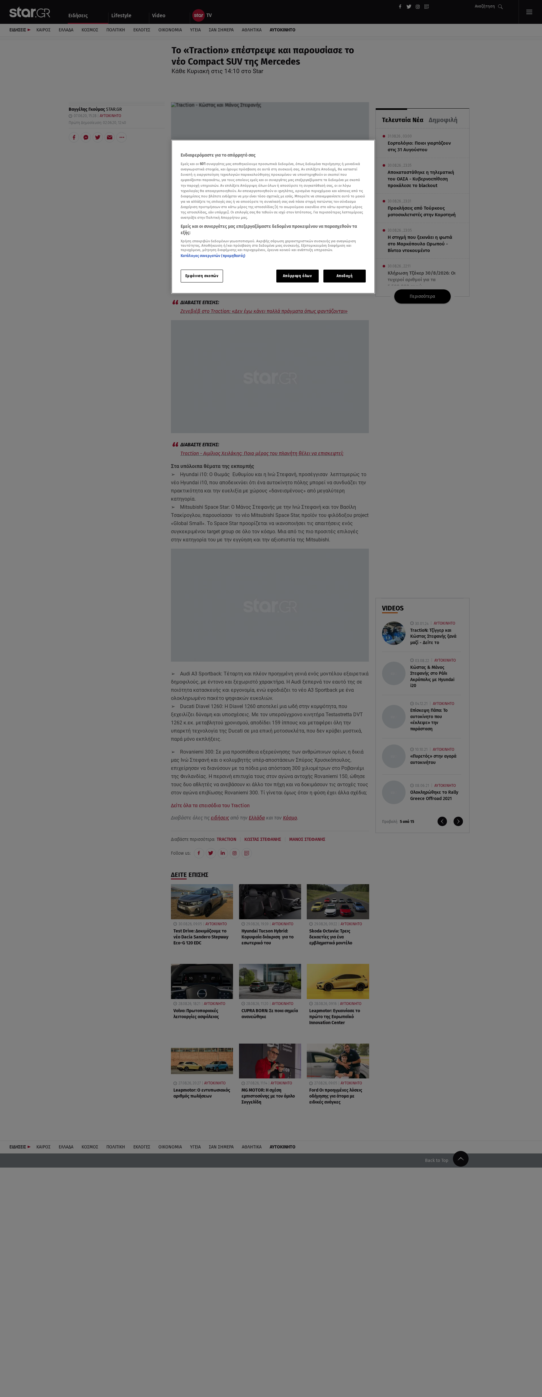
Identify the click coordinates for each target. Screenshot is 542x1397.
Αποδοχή (345, 276)
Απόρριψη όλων (297, 276)
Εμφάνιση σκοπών (202, 276)
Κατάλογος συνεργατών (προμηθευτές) (213, 256)
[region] (273, 217)
